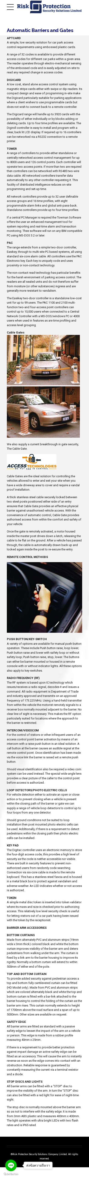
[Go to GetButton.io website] (11, 1174)
